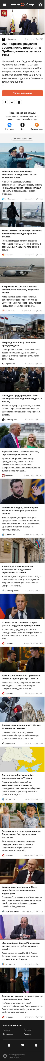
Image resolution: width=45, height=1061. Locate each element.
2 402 (40, 911)
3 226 (40, 420)
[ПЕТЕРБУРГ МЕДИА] (3, 590)
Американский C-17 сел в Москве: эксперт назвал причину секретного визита (20, 289)
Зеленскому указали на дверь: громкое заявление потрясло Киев (22, 997)
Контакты (28, 1030)
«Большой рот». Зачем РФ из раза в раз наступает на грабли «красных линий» (21, 946)
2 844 (40, 644)
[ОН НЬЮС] (3, 310)
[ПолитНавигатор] (3, 199)
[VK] (22, 1045)
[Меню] (4, 4)
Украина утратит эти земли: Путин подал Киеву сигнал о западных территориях (19, 890)
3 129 (40, 476)
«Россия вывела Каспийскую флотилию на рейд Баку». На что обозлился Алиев (19, 174)
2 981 (40, 535)
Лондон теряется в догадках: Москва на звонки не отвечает (21, 727)
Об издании (8, 1034)
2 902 (40, 591)
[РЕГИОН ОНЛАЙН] (3, 255)
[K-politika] (3, 534)
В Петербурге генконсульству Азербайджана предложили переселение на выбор (17, 569)
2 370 (40, 1017)
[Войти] (40, 4)
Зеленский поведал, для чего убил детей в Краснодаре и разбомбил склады (20, 510)
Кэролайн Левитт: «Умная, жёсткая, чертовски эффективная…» (20, 453)
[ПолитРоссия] (3, 39)
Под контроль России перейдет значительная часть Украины (18, 776)
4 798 (40, 199)
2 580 (40, 693)
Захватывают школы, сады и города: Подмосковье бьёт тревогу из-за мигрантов (21, 834)
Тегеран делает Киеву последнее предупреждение (19, 344)
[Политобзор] (22, 4)
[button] (5, 102)
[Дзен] (36, 1045)
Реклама (6, 1030)
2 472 (40, 743)
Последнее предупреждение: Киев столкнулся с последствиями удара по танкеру (22, 398)
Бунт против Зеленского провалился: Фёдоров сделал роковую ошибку (21, 677)
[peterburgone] (3, 419)
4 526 (40, 255)
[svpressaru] (3, 363)
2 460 (40, 799)
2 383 (40, 964)
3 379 (40, 364)
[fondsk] (3, 475)
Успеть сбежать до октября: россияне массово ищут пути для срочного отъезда (22, 233)
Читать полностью (22, 93)
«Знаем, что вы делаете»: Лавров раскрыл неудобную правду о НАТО (21, 624)
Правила (27, 1034)
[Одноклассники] (9, 1045)
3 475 (40, 311)
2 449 (40, 855)
